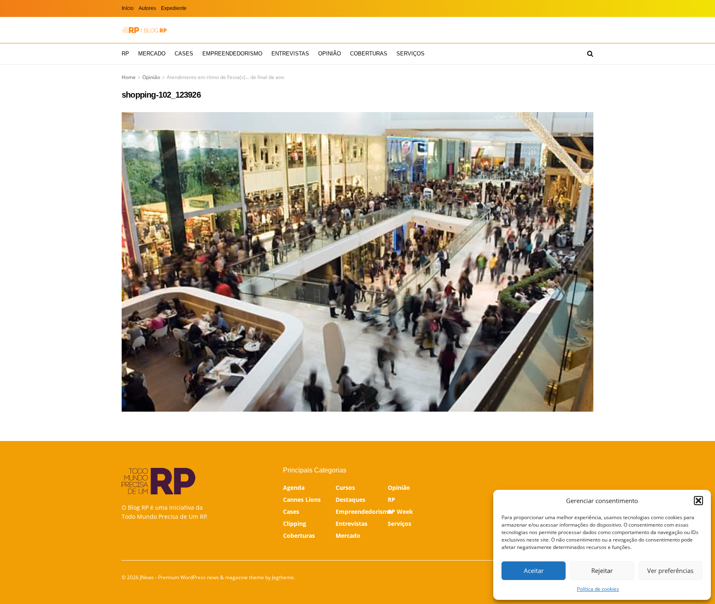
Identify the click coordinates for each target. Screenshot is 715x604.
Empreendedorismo (232, 53)
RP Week (400, 511)
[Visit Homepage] (144, 30)
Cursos (345, 487)
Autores (147, 8)
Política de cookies (598, 588)
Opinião (329, 53)
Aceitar (534, 570)
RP (125, 53)
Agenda (294, 487)
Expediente (174, 8)
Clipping (294, 523)
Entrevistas (290, 53)
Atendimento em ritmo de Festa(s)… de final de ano (225, 77)
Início (128, 8)
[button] (698, 500)
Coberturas (368, 53)
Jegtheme (283, 577)
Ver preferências (670, 570)
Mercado (152, 53)
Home (129, 77)
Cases (184, 53)
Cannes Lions (302, 499)
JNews (147, 577)
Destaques (350, 499)
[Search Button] (590, 53)
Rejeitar (602, 570)
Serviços (410, 53)
